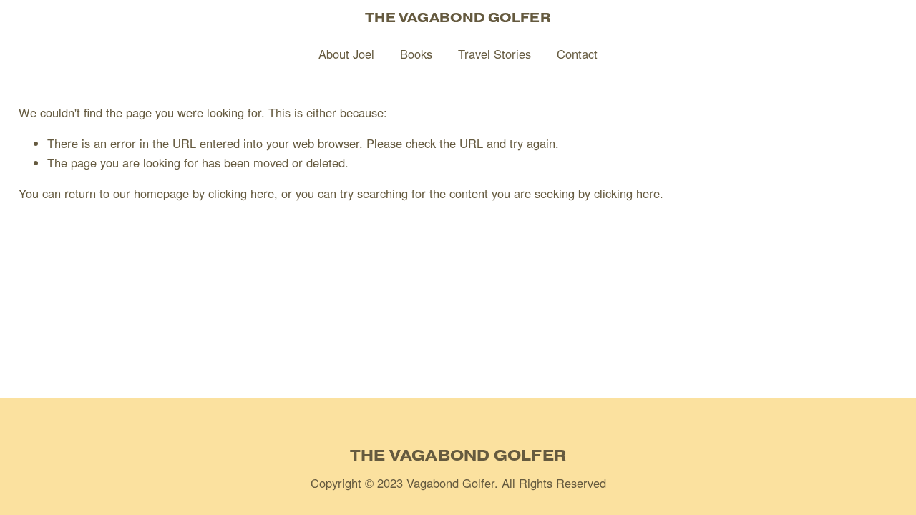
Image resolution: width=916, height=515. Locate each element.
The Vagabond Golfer (457, 17)
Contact (577, 53)
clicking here (241, 193)
